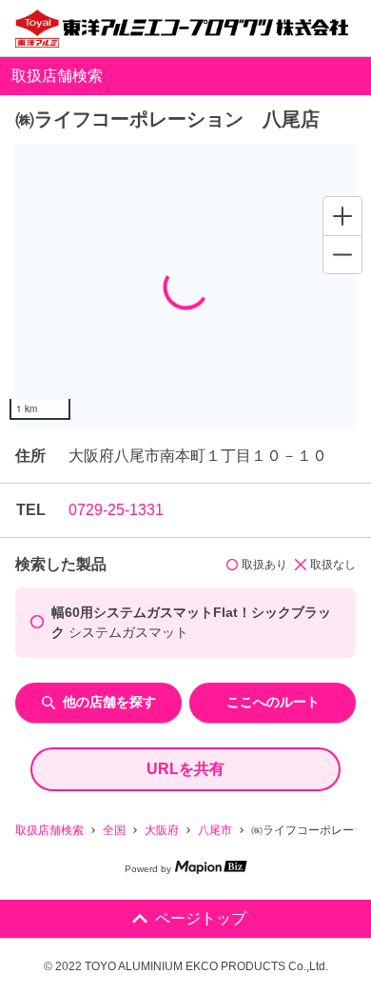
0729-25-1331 (116, 510)
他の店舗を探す (109, 701)
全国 (114, 830)
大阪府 (162, 830)
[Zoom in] (342, 216)
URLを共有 (185, 769)
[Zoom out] (342, 254)
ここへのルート (273, 701)
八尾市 (215, 830)
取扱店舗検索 (49, 830)
